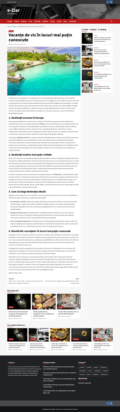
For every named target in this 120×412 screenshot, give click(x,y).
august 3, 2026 (43, 318)
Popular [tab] (93, 29)
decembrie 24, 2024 (20, 44)
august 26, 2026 (18, 318)
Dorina (11, 318)
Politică (16, 21)
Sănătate (45, 21)
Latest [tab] (85, 29)
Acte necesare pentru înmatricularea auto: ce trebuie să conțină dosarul (101, 52)
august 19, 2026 (61, 350)
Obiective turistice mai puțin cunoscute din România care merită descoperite (18, 314)
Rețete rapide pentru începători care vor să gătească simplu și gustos (43, 314)
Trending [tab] (102, 29)
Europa (52, 21)
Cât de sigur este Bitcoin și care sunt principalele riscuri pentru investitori (102, 64)
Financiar (24, 21)
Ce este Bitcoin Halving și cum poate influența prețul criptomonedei (102, 76)
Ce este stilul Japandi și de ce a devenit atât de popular (68, 313)
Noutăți (9, 21)
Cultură (59, 21)
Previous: (26, 281)
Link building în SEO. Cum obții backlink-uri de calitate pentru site (102, 88)
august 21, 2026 (39, 350)
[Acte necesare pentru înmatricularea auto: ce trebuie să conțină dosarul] (87, 50)
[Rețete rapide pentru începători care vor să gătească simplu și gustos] (44, 301)
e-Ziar (13, 10)
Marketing (96, 72)
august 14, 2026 (103, 350)
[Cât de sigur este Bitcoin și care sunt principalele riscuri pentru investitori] (87, 62)
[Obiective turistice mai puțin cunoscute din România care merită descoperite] (19, 301)
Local (30, 21)
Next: (62, 281)
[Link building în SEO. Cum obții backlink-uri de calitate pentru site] (87, 87)
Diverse (11, 31)
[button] (112, 21)
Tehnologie (72, 21)
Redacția (12, 44)
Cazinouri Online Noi (84, 383)
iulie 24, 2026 (67, 316)
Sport (65, 21)
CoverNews (65, 409)
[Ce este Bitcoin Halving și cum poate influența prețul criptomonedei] (87, 75)
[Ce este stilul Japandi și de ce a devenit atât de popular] (68, 301)
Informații (37, 21)
